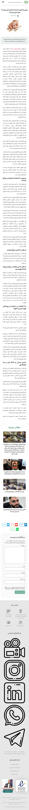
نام (24, 566)
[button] (23, 524)
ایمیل (23, 573)
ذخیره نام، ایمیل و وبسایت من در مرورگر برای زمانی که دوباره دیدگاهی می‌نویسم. (15, 588)
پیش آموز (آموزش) (14, 771)
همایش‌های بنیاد (14, 764)
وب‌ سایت (22, 579)
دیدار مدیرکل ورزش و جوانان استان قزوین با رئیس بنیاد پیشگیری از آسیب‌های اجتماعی (14, 473)
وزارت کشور (14, 774)
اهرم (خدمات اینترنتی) (14, 768)
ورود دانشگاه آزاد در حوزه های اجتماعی (14, 492)
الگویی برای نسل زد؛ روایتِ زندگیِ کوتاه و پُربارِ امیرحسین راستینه (14, 511)
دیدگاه (23, 545)
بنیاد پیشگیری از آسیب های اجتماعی (15, 2)
